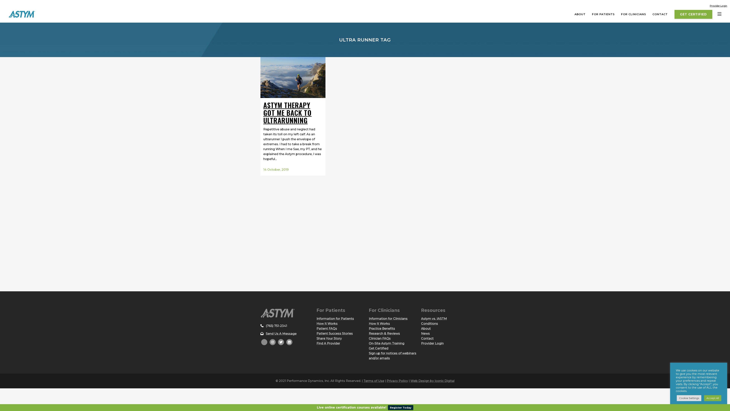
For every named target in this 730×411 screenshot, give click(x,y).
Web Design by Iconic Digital (432, 381)
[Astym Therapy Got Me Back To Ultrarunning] (292, 77)
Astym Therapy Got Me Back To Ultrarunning (287, 112)
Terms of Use (373, 381)
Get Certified (693, 14)
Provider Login (718, 5)
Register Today (400, 407)
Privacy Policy (397, 381)
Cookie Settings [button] (689, 398)
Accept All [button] (712, 398)
